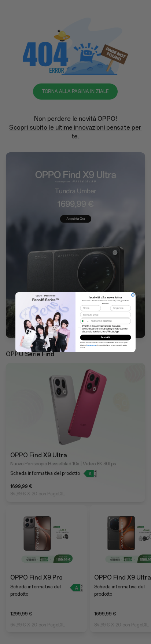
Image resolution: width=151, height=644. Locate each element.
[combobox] (84, 321)
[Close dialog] (132, 294)
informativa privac (91, 345)
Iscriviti (105, 337)
